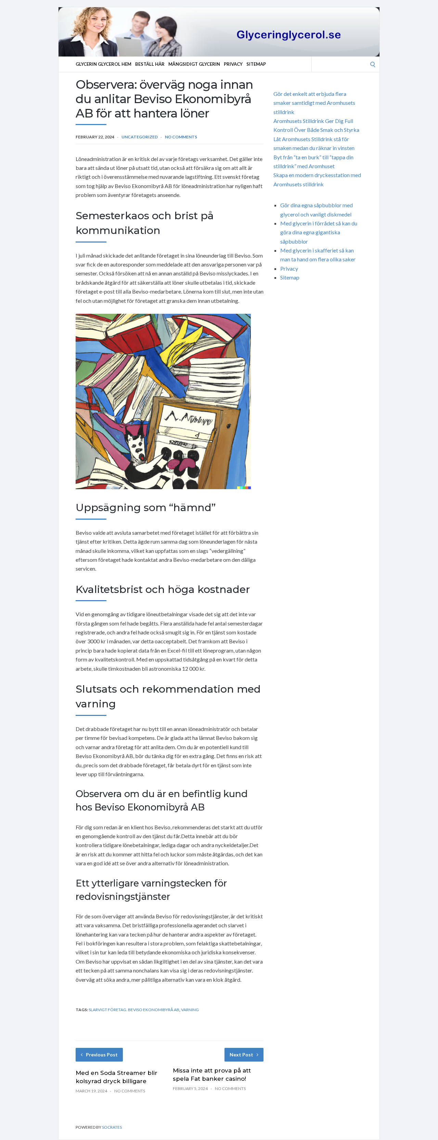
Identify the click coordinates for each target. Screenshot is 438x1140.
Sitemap (256, 64)
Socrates (112, 1127)
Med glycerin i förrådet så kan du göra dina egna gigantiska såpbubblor (318, 232)
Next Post (241, 1054)
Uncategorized (139, 136)
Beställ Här (150, 64)
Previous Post (102, 1054)
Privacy (233, 64)
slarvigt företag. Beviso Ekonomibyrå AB (134, 1009)
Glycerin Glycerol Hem (103, 64)
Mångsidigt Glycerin (194, 64)
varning (190, 1009)
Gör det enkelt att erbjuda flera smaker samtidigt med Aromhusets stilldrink (314, 102)
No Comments (181, 136)
